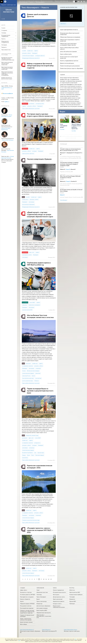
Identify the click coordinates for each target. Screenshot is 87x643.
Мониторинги (56, 594)
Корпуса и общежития (25, 599)
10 (43, 579)
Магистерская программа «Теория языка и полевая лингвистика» (7, 68)
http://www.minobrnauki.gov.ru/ (27, 629)
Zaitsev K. (62, 195)
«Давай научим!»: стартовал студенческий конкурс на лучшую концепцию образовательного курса (40, 214)
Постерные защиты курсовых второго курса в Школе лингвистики (40, 115)
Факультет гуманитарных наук (8, 5)
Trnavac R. (68, 169)
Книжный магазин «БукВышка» (76, 594)
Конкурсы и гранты (57, 603)
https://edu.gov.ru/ (46, 629)
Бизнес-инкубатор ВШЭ (42, 610)
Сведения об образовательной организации (27, 615)
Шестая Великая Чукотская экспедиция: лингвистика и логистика (40, 316)
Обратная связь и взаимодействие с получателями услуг (44, 616)
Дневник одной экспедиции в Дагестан (37, 15)
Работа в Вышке (23, 624)
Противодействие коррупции (26, 608)
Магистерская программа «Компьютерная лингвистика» (7, 63)
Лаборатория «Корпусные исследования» (70, 37)
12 (48, 579)
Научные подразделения (58, 590)
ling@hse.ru (6, 101)
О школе (3, 28)
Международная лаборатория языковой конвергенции (69, 33)
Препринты (4, 47)
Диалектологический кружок (67, 63)
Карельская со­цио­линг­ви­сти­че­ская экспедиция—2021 (39, 466)
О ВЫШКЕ (22, 587)
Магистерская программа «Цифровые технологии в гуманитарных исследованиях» (7, 73)
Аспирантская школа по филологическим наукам (6, 78)
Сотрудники (4, 30)
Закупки (22, 601)
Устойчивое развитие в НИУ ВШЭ (27, 594)
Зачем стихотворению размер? (63, 126)
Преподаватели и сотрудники (27, 597)
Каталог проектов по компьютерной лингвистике (69, 57)
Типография (72, 597)
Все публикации (64, 200)
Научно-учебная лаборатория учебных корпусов (69, 48)
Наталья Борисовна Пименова (7, 157)
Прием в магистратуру (42, 601)
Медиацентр (72, 599)
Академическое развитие (58, 601)
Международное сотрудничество (5, 42)
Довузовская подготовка (42, 592)
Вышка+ (38, 599)
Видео (62, 111)
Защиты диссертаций (57, 599)
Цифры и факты (23, 590)
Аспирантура (39, 603)
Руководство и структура (26, 592)
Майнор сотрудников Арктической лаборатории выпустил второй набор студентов (40, 65)
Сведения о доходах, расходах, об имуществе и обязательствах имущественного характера (27, 611)
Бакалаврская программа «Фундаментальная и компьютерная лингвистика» (7, 59)
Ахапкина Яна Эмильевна (7, 140)
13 (51, 579)
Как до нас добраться (8, 93)
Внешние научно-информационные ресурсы (59, 606)
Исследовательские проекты (59, 592)
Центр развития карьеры (42, 608)
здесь (76, 639)
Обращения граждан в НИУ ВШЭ (27, 603)
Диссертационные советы (59, 597)
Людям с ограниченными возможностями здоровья (25, 619)
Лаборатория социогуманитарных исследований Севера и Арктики (68, 44)
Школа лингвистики (8, 10)
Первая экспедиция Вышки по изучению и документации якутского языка (40, 390)
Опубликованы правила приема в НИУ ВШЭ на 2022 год (39, 264)
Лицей (38, 590)
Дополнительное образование (43, 605)
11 (46, 579)
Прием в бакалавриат (41, 597)
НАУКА (55, 587)
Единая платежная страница (26, 622)
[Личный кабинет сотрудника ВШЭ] (81, 1)
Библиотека (72, 590)
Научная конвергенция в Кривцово (39, 159)
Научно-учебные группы (66, 54)
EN (75, 1)
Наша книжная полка (5, 49)
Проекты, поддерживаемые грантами (69, 60)
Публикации (63, 144)
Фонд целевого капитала (25, 605)
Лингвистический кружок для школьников (70, 66)
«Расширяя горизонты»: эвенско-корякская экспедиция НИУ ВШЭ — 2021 (40, 530)
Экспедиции (4, 44)
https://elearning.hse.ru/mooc (70, 629)
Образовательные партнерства (44, 612)
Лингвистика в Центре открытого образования (71, 68)
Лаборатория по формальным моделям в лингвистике (70, 40)
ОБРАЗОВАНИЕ (40, 587)
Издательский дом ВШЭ (74, 592)
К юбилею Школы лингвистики (68, 7)
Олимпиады (39, 594)
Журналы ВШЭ (72, 601)
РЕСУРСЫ (71, 587)
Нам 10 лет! (63, 23)
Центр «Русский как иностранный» (68, 51)
